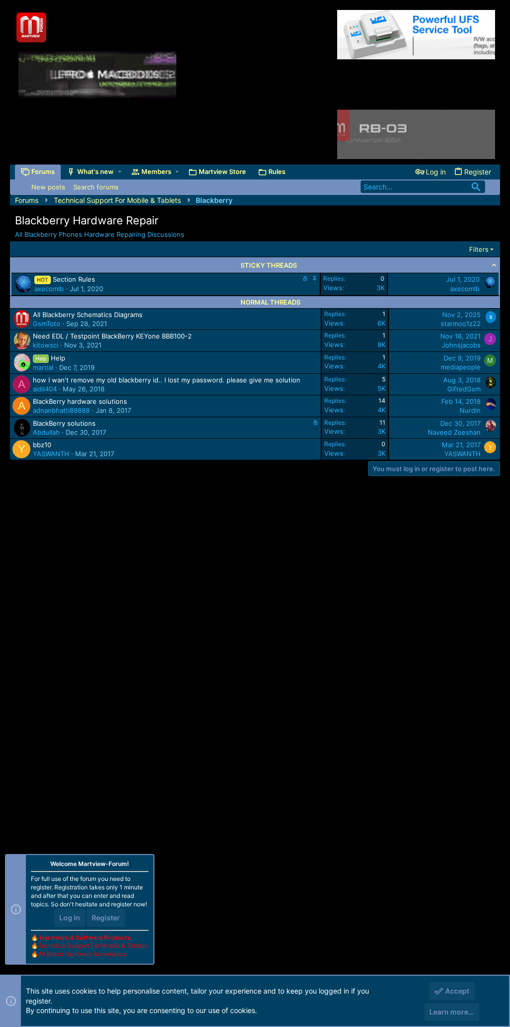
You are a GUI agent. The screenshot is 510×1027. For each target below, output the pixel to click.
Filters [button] (479, 249)
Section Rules (74, 279)
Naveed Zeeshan (454, 432)
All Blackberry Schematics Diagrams (87, 315)
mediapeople (461, 367)
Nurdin (470, 410)
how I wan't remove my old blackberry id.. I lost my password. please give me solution (166, 380)
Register (106, 917)
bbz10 (42, 445)
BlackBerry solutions (64, 423)
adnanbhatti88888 (61, 410)
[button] (120, 172)
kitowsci (45, 345)
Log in (69, 917)
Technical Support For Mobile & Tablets (92, 945)
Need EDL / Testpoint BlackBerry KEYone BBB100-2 (112, 336)
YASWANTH (51, 454)
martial (43, 367)
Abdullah (46, 432)
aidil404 (45, 389)
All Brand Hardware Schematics (82, 954)
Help (58, 358)
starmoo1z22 (461, 324)
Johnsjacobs (461, 345)
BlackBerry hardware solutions (80, 401)
